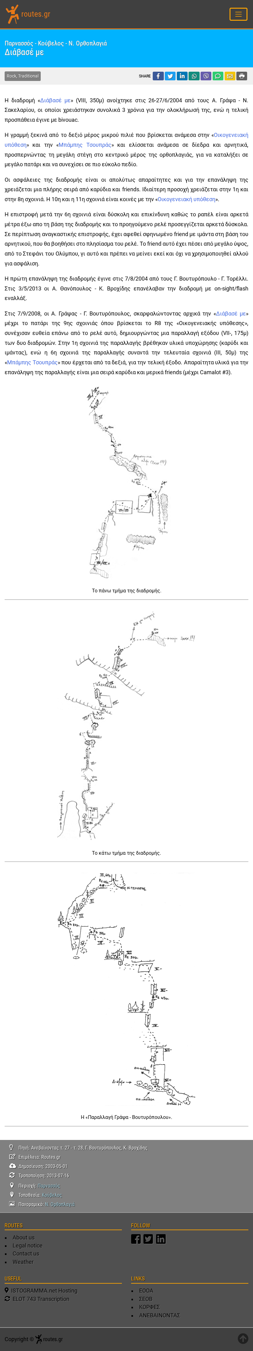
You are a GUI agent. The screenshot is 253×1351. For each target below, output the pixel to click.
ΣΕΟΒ (145, 1299)
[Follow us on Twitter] (149, 1242)
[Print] (241, 76)
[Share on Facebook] (158, 76)
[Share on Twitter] (170, 76)
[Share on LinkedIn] (182, 76)
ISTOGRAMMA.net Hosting (43, 1291)
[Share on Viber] (206, 76)
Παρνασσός (49, 1186)
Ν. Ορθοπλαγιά (60, 1204)
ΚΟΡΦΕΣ (149, 1307)
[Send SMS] (218, 76)
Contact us (26, 1254)
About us (24, 1238)
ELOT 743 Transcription (39, 1299)
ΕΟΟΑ (146, 1291)
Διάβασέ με (55, 100)
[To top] (243, 1339)
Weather (23, 1262)
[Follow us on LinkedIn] (161, 1242)
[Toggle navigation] (239, 14)
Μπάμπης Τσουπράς (85, 145)
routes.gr (35, 14)
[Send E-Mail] (230, 76)
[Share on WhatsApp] (194, 76)
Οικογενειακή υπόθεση (186, 199)
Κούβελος (52, 1195)
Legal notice (28, 1246)
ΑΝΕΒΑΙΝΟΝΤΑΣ (159, 1315)
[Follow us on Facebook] (136, 1242)
